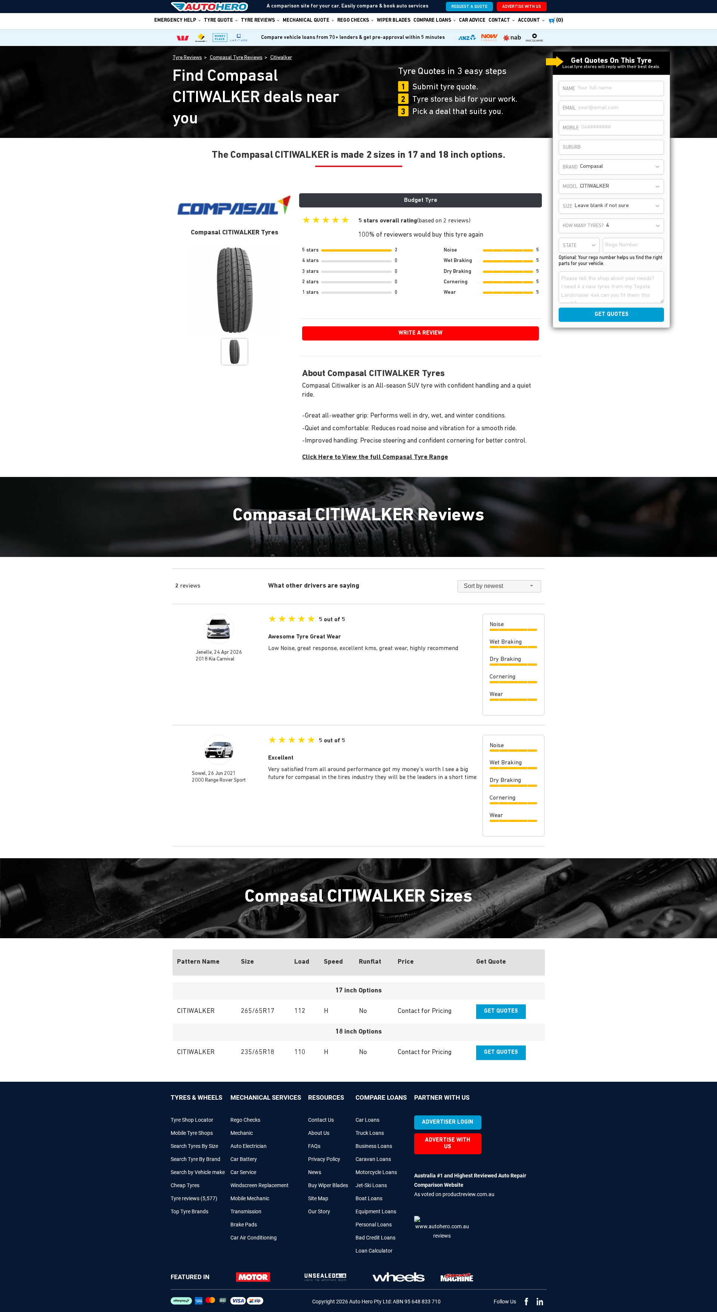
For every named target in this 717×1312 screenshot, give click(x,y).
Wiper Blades (393, 20)
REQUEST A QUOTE (469, 7)
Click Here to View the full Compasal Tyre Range (375, 457)
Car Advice (472, 20)
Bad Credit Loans (375, 1238)
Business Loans (374, 1146)
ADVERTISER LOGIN (447, 1122)
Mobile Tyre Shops (192, 1133)
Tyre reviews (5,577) (194, 1198)
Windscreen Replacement (259, 1185)
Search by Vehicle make (198, 1172)
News (314, 1172)
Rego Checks (245, 1120)
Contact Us (321, 1120)
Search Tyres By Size (194, 1146)
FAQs (314, 1146)
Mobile (571, 128)
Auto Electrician (248, 1146)
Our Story (319, 1211)
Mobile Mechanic (249, 1198)
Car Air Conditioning (253, 1238)
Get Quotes (501, 1011)
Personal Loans (374, 1225)
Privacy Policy (324, 1159)
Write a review (420, 333)
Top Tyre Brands (189, 1211)
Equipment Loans (376, 1211)
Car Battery (243, 1159)
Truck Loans (370, 1133)
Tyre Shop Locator (192, 1120)
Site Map (318, 1198)
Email (569, 108)
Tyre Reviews (258, 20)
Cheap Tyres (185, 1185)
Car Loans (367, 1120)
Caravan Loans (373, 1159)
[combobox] (620, 167)
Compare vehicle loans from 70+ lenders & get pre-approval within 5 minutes (353, 37)
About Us (318, 1133)
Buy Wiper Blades (328, 1185)
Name (569, 88)
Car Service (243, 1172)
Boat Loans (369, 1198)
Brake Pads (243, 1225)
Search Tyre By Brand (195, 1159)
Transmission (245, 1211)
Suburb (572, 147)
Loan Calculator (374, 1251)
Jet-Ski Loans (371, 1185)
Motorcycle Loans (376, 1172)
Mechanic (241, 1133)
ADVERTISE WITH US (521, 7)
